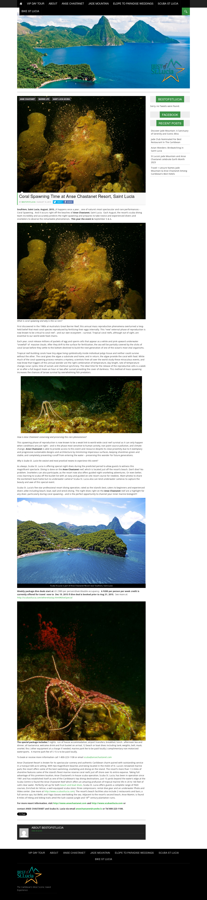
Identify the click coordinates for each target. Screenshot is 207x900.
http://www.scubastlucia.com (59, 791)
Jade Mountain (98, 3)
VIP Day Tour (35, 3)
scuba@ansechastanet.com (98, 757)
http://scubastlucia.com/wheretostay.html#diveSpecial (44, 597)
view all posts (37, 831)
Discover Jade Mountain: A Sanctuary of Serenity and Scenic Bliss (169, 132)
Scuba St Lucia (168, 3)
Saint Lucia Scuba (61, 99)
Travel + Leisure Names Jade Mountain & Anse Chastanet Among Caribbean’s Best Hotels (169, 170)
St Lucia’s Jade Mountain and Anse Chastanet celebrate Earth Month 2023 (168, 159)
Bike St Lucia (30, 11)
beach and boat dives (71, 785)
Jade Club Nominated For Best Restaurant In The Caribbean (166, 141)
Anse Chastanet (73, 3)
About (53, 3)
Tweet (59, 202)
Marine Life (44, 99)
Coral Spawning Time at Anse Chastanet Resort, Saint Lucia (77, 196)
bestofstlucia (28, 202)
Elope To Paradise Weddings (133, 3)
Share (69, 202)
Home (21, 4)
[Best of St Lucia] (103, 50)
